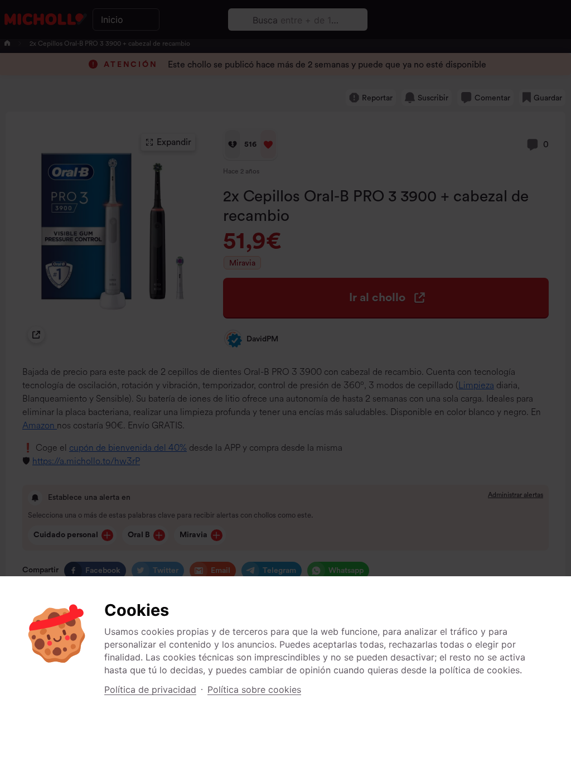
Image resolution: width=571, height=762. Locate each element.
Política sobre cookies (254, 689)
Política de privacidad (150, 689)
